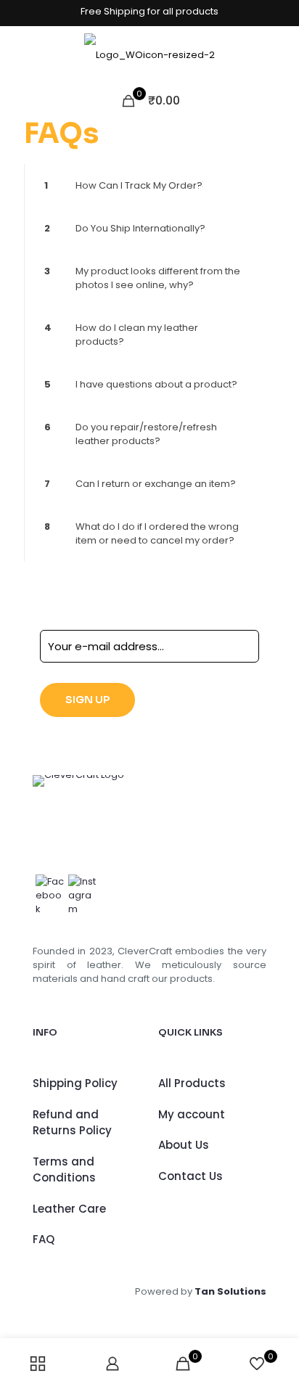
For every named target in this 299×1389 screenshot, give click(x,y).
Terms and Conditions (64, 1170)
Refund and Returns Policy (72, 1123)
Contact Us (190, 1176)
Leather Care (69, 1208)
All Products (192, 1083)
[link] (149, 185)
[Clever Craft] (149, 55)
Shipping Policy (75, 1083)
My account (191, 1114)
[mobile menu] (279, 55)
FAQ (43, 1239)
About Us (183, 1144)
